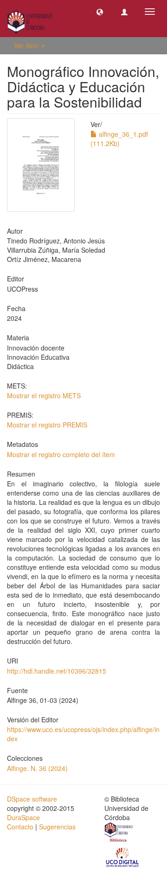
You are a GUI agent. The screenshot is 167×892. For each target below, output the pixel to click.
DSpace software (32, 798)
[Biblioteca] (119, 833)
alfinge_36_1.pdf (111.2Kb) (119, 138)
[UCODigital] (122, 856)
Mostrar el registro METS (44, 395)
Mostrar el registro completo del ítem (61, 454)
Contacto (20, 826)
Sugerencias (57, 826)
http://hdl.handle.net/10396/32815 (56, 670)
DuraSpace (23, 817)
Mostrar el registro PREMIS (47, 424)
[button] (99, 11)
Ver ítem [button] (27, 45)
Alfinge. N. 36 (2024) (37, 768)
